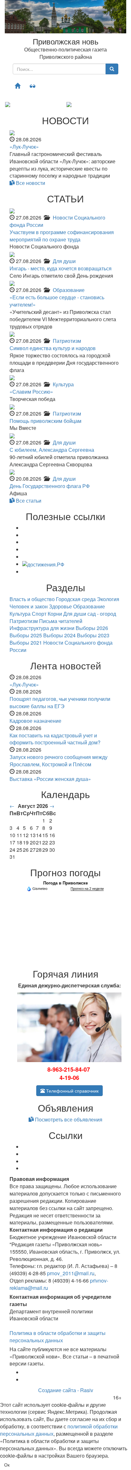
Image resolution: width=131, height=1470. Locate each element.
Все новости (30, 182)
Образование (69, 290)
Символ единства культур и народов (53, 348)
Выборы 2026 (92, 628)
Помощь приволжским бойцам (45, 420)
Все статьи (28, 500)
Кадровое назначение (35, 720)
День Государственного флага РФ (50, 486)
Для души (64, 261)
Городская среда (76, 599)
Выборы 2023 (93, 635)
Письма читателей (60, 621)
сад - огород (101, 613)
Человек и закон (29, 606)
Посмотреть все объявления (68, 1119)
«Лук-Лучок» (24, 146)
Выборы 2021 (26, 642)
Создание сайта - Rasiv (65, 1390)
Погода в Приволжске (65, 883)
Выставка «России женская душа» (50, 778)
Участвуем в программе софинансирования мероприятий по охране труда (62, 235)
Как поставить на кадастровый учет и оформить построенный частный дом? (55, 739)
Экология (108, 599)
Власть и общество (32, 599)
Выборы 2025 (26, 635)
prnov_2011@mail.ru (70, 1273)
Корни (55, 613)
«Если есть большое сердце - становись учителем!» (57, 301)
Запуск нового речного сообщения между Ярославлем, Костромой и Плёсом (58, 760)
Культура (63, 384)
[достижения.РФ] (43, 564)
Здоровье (60, 606)
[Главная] (17, 86)
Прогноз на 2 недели (87, 889)
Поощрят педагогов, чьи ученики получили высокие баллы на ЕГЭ (60, 702)
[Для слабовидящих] (32, 86)
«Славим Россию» (31, 391)
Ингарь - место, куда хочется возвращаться (61, 268)
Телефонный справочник (72, 1090)
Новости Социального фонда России (57, 221)
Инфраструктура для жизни (42, 628)
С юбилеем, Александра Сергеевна (52, 449)
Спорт (39, 613)
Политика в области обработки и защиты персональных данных (58, 1336)
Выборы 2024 (59, 635)
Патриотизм (67, 340)
